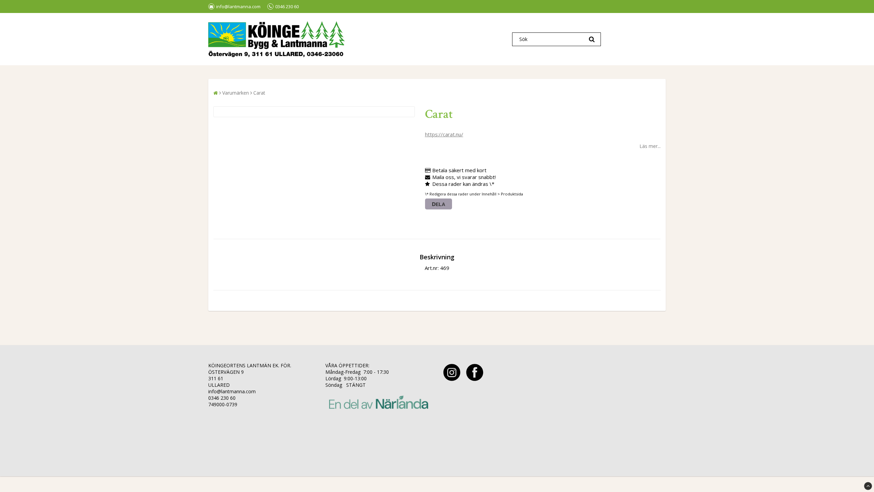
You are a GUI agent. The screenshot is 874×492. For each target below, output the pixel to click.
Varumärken (235, 93)
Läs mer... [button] (650, 146)
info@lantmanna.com (238, 6)
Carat (259, 93)
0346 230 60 (287, 6)
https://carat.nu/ (444, 134)
